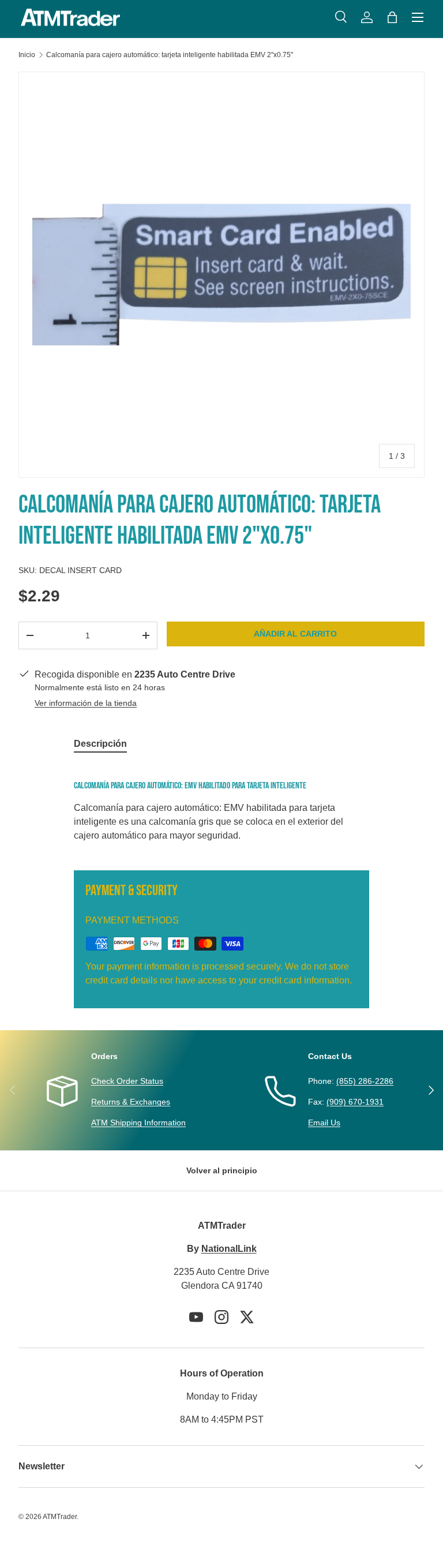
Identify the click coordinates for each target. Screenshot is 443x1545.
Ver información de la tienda (86, 703)
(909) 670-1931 (355, 1101)
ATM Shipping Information (138, 1122)
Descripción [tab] (100, 744)
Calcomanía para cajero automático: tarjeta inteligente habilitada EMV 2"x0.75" (169, 54)
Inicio (26, 54)
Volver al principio (221, 1170)
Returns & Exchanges (130, 1101)
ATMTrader (60, 1517)
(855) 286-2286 (364, 1081)
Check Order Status (127, 1081)
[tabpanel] (221, 808)
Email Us (324, 1122)
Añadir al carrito (295, 633)
